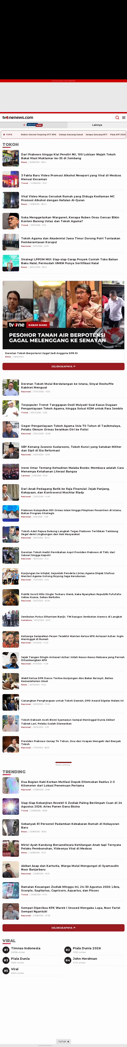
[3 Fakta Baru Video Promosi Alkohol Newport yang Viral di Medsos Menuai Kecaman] (10, 179)
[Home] (18, 117)
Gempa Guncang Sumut (71, 135)
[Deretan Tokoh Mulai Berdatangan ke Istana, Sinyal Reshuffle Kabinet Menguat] (10, 387)
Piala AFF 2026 (118, 135)
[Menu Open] (124, 117)
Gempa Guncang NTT (96, 135)
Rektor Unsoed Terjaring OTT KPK (38, 135)
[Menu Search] (117, 117)
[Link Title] (63, 315)
